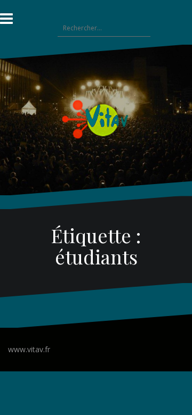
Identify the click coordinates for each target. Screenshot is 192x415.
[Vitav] (96, 119)
